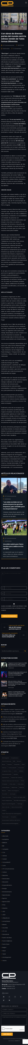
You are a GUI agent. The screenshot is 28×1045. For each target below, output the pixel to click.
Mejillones (14, 787)
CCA (3, 852)
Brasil (3, 764)
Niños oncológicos (13, 790)
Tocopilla (13, 817)
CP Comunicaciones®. (19, 1038)
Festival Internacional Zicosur (10, 781)
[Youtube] (9, 1000)
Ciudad (4, 859)
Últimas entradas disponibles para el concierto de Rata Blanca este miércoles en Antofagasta (17, 673)
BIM (14, 761)
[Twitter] (3, 1000)
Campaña (17, 764)
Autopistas (5, 839)
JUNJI (3, 914)
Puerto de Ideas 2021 (19, 797)
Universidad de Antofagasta (10, 823)
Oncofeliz (5, 794)
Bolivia (19, 761)
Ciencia (4, 856)
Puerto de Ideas (6, 797)
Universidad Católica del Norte (11, 820)
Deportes (5, 875)
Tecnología (5, 817)
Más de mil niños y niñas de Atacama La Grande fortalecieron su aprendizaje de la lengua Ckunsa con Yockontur (17, 683)
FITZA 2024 (21, 784)
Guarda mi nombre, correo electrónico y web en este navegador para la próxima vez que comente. (14, 608)
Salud (4, 951)
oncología (13, 794)
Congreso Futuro (7, 771)
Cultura (21, 771)
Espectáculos (6, 895)
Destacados (6, 48)
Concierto (21, 767)
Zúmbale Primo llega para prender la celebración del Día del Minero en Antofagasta (12, 744)
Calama (9, 764)
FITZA (22, 781)
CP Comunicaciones (8, 45)
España (16, 774)
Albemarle (5, 836)
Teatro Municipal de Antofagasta (11, 813)
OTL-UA (4, 931)
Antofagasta (5, 758)
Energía (4, 888)
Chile (23, 764)
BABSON (4, 842)
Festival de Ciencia (16, 777)
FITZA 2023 (12, 784)
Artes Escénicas (6, 761)
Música (4, 790)
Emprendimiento (7, 774)
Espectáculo (5, 777)
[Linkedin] (3, 997)
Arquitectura (14, 758)
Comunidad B (12, 767)
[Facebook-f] (20, 997)
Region (4, 947)
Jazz (3, 911)
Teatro (4, 810)
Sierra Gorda (5, 807)
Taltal (4, 954)
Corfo (15, 771)
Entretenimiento (7, 892)
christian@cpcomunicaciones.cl (10, 981)
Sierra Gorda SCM (17, 807)
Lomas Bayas (6, 787)
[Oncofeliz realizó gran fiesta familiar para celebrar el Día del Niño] (14, 527)
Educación (5, 882)
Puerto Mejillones (7, 800)
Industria (4, 908)
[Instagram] (15, 997)
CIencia (4, 767)
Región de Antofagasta (8, 804)
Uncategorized (6, 957)
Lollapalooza (6, 918)
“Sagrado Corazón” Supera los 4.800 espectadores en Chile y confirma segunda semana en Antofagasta (17, 664)
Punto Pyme (5, 944)
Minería (21, 787)
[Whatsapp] (9, 997)
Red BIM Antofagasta (20, 800)
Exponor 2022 (6, 901)
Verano (4, 960)
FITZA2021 (4, 784)
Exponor (4, 898)
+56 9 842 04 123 (8, 988)
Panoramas (5, 934)
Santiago (20, 804)
